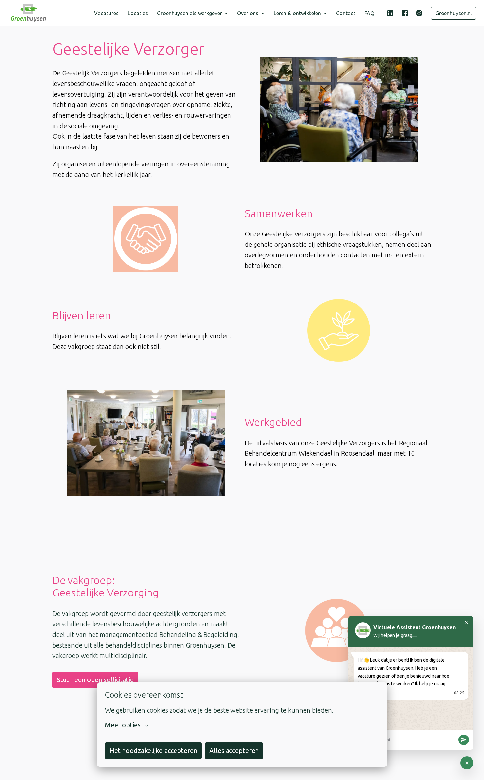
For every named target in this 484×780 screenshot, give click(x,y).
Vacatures (106, 13)
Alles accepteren (234, 750)
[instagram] (419, 13)
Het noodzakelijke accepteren (153, 750)
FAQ (369, 13)
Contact (345, 13)
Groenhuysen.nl (453, 13)
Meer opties (123, 725)
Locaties (138, 13)
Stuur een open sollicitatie (95, 679)
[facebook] (404, 13)
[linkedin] (390, 13)
